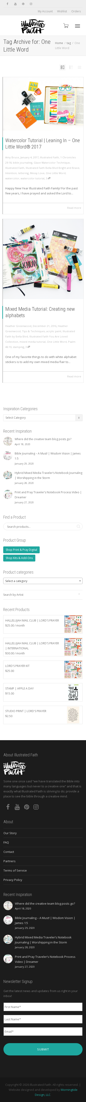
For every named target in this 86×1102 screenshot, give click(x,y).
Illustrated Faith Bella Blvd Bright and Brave (52, 168)
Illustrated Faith (49, 157)
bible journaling (22, 162)
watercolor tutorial (32, 178)
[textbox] (42, 581)
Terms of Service (15, 870)
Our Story (10, 833)
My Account (45, 11)
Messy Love (37, 173)
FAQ (6, 842)
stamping (18, 347)
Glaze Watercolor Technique (52, 162)
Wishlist (62, 11)
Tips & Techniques (33, 331)
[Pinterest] (23, 4)
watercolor (12, 178)
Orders (76, 11)
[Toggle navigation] (77, 26)
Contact (8, 852)
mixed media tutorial (32, 341)
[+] (43, 104)
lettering (23, 173)
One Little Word (56, 173)
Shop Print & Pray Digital (21, 550)
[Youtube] (15, 4)
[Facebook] (7, 4)
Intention (11, 173)
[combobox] (43, 581)
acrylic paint (53, 331)
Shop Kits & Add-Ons (19, 558)
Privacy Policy (12, 880)
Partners (9, 861)
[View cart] (65, 25)
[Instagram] (31, 4)
